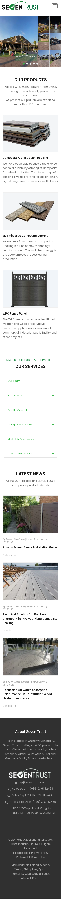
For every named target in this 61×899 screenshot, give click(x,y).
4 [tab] (34, 64)
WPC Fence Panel (15, 313)
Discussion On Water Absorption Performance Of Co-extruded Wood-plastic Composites (28, 694)
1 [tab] (24, 64)
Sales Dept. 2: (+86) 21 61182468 (32, 795)
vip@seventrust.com (32, 782)
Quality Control (17, 410)
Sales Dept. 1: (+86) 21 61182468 (32, 789)
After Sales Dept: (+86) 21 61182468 (32, 802)
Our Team (14, 381)
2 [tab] (27, 64)
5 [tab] (37, 64)
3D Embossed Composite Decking (25, 235)
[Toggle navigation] (55, 5)
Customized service (20, 453)
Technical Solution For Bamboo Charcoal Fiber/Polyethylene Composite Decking (30, 618)
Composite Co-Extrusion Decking (25, 157)
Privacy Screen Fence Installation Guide (30, 547)
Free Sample (16, 395)
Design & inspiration (20, 424)
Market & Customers (21, 439)
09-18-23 (8, 609)
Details (10, 555)
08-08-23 (8, 684)
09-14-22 (8, 542)
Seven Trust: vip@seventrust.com (25, 539)
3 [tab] (30, 64)
